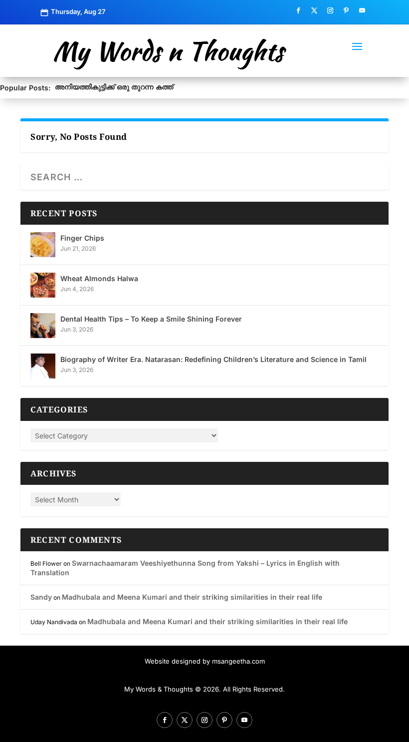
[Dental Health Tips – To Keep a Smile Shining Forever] (42, 325)
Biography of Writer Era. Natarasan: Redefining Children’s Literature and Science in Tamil (213, 359)
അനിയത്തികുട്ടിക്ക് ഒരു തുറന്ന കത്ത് (114, 86)
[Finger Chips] (42, 244)
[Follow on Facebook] (298, 10)
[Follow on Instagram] (330, 10)
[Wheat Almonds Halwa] (42, 285)
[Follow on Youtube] (362, 10)
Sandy (41, 597)
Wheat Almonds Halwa (99, 278)
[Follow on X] (314, 10)
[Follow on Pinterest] (346, 10)
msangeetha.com (238, 661)
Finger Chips (82, 238)
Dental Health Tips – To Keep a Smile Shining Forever (151, 319)
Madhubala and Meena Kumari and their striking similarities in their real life (192, 597)
